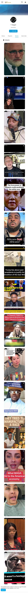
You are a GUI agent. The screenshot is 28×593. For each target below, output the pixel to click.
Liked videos (24, 36)
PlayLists (10, 36)
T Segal (13, 25)
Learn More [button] (16, 588)
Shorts (16, 36)
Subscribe (14, 31)
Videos (3, 36)
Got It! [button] (3, 590)
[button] (25, 2)
